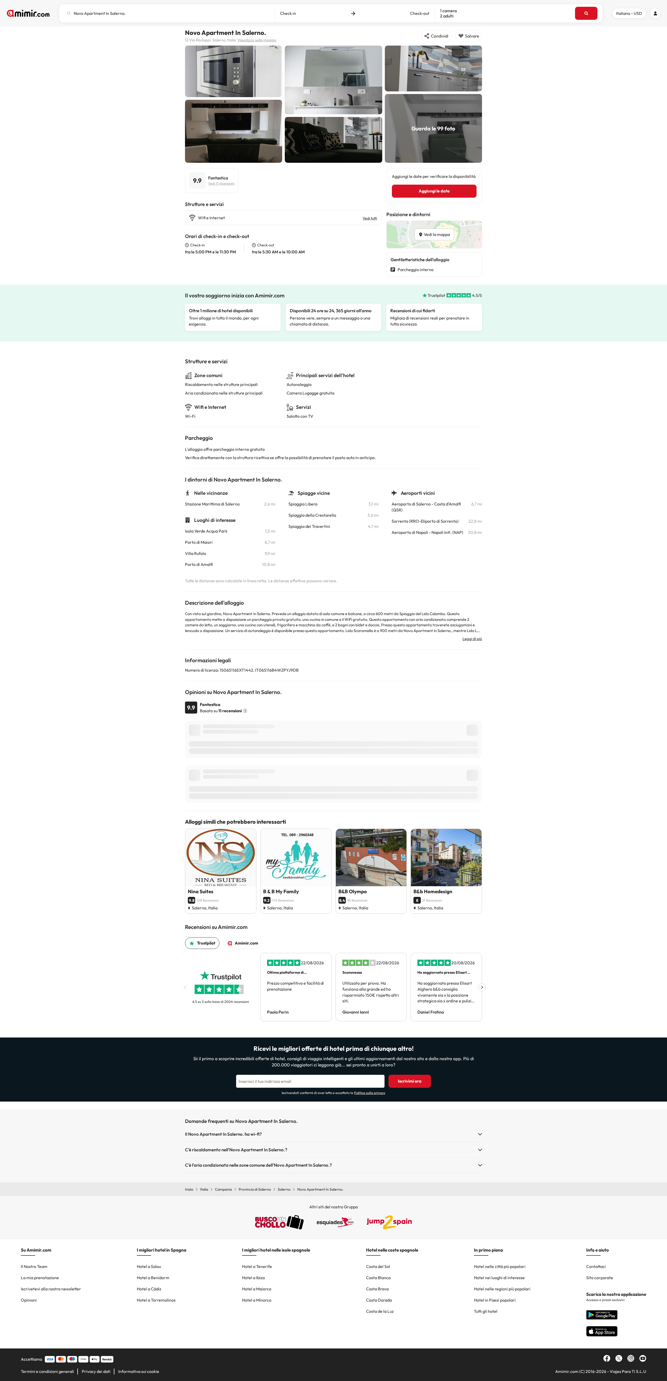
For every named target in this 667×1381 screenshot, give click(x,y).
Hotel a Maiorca (256, 1288)
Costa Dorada (379, 1300)
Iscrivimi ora (410, 1081)
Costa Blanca (378, 1277)
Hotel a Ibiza (253, 1277)
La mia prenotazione (40, 1277)
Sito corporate (599, 1277)
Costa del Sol (378, 1266)
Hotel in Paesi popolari (495, 1300)
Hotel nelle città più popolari (500, 1266)
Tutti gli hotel (485, 1311)
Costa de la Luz (380, 1311)
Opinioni (29, 1300)
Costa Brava (377, 1288)
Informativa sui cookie (138, 1371)
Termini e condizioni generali (47, 1371)
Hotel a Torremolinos (156, 1300)
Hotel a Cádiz (149, 1288)
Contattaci (596, 1266)
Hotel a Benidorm (153, 1277)
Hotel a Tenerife (257, 1266)
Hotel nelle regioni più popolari (502, 1288)
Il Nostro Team (34, 1266)
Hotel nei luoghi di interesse (499, 1277)
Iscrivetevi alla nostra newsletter (51, 1288)
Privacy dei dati (96, 1371)
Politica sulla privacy (369, 1093)
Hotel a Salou (149, 1266)
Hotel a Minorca (256, 1300)
